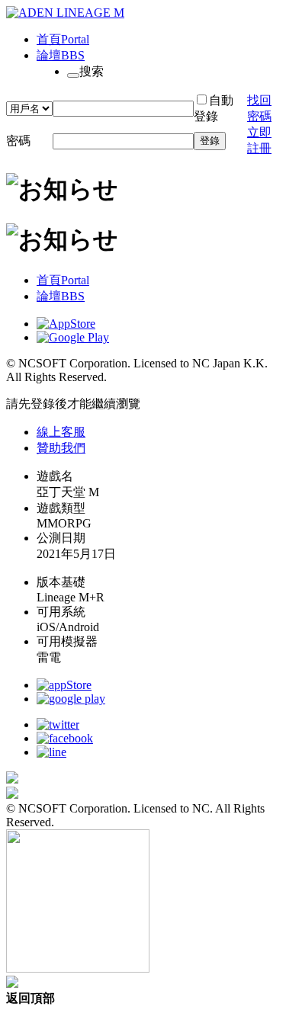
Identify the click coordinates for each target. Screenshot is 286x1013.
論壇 (61, 55)
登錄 (210, 140)
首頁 (63, 39)
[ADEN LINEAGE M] (65, 12)
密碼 (18, 140)
